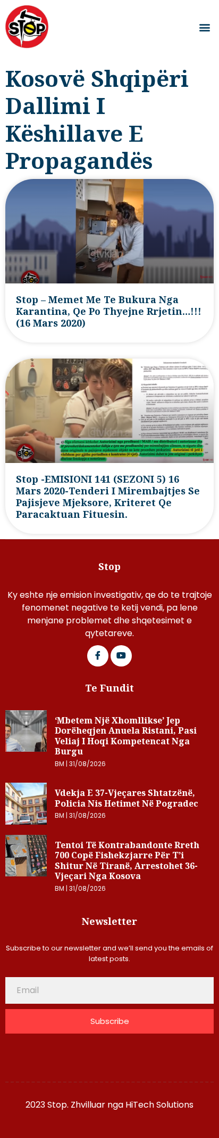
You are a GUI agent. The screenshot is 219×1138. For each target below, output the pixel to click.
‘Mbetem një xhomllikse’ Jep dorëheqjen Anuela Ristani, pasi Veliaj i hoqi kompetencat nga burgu (126, 736)
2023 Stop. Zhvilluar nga (75, 1105)
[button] (205, 27)
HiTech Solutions (159, 1105)
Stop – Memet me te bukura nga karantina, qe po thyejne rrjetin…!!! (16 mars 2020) (108, 311)
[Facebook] (97, 655)
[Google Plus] (121, 655)
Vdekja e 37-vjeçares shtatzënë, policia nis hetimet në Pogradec (126, 798)
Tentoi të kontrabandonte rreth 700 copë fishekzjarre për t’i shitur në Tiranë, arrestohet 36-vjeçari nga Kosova (127, 860)
